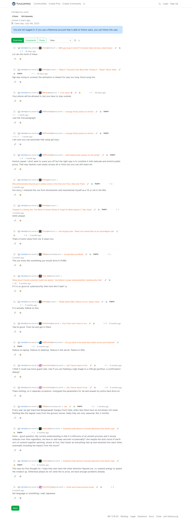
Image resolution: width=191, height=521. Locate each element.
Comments (30, 40)
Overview (17, 40)
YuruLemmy (23, 3)
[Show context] (116, 48)
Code (158, 516)
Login (165, 3)
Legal (133, 516)
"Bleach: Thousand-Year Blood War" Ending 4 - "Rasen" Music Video (87, 69)
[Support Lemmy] (84, 3)
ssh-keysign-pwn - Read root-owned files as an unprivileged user (86, 231)
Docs (151, 516)
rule (65, 406)
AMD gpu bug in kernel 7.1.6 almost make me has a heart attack (85, 48)
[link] (120, 48)
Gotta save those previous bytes (80, 487)
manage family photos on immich (79, 111)
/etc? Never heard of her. (77, 365)
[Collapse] (14, 48)
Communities (40, 3)
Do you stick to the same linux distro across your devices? (90, 342)
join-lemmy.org (170, 516)
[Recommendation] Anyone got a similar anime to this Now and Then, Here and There (48, 184)
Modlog (124, 516)
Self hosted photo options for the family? (82, 155)
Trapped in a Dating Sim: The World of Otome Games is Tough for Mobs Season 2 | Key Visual (52, 209)
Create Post (54, 3)
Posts (42, 40)
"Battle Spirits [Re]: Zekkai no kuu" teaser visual (79, 302)
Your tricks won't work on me (74, 323)
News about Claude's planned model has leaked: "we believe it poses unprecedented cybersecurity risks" (57, 280)
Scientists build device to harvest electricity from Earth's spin (89, 428)
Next (15, 508)
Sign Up (174, 3)
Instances (142, 516)
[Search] (160, 3)
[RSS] (79, 40)
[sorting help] (75, 40)
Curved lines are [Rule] (73, 254)
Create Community (71, 3)
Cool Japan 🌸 (66, 92)
